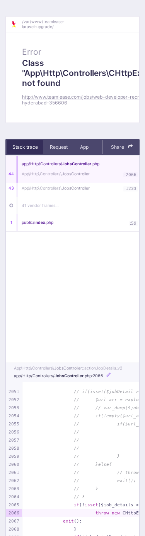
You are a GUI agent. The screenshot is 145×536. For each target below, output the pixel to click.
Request (59, 147)
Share (118, 147)
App (84, 147)
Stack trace (25, 147)
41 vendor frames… (40, 205)
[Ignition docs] (16, 24)
